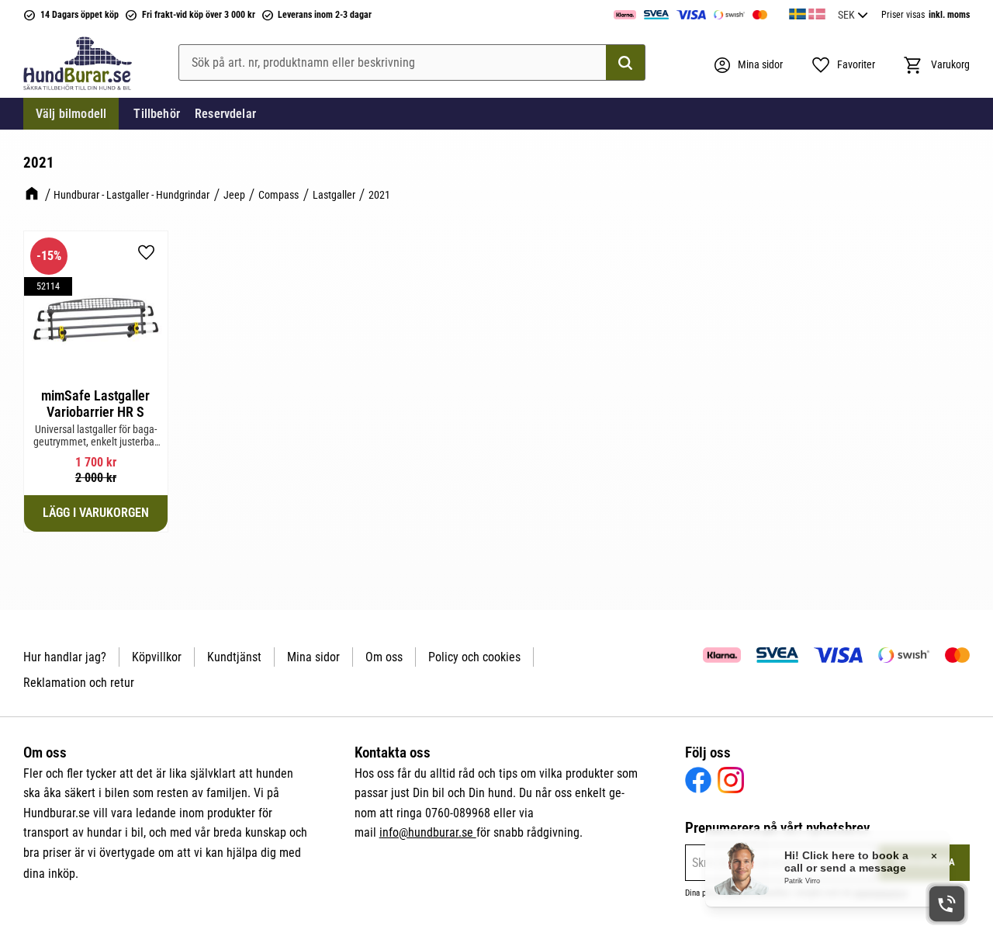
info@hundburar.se (427, 832)
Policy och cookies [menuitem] (474, 657)
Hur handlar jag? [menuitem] (64, 657)
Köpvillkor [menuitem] (157, 657)
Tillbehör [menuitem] (156, 113)
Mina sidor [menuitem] (313, 657)
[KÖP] (96, 513)
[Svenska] (797, 11)
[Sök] (625, 63)
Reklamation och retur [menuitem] (78, 682)
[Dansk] (816, 11)
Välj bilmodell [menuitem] (71, 113)
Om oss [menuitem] (384, 657)
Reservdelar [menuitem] (225, 113)
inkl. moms (949, 14)
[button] (843, 65)
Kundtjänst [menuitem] (234, 657)
